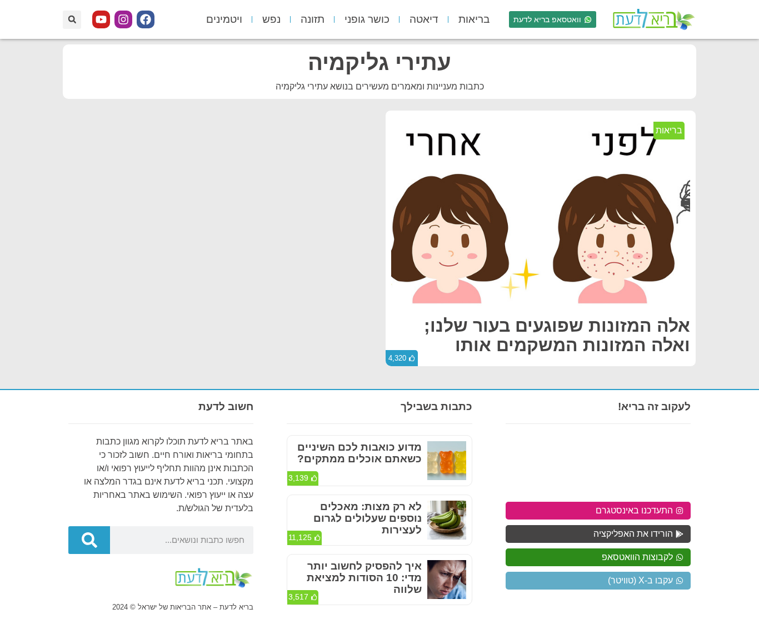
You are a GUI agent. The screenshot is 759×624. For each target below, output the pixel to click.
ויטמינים (224, 19)
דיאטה (424, 19)
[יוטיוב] (101, 19)
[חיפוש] (89, 540)
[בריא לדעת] (651, 19)
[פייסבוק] (145, 19)
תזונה (312, 19)
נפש (271, 19)
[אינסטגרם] (123, 19)
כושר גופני (367, 19)
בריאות (474, 19)
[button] (72, 20)
